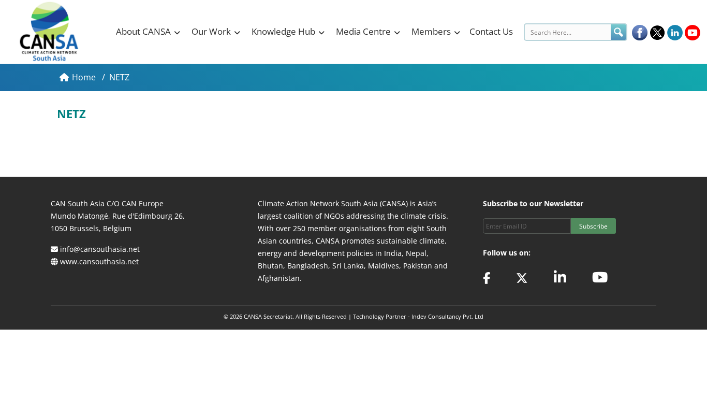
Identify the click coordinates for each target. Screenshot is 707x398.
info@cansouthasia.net (100, 249)
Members (431, 31)
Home (85, 77)
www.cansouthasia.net (99, 261)
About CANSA (143, 31)
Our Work (211, 31)
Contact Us (491, 31)
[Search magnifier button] (618, 32)
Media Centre (363, 31)
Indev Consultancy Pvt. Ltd (447, 316)
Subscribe (593, 226)
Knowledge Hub (283, 31)
